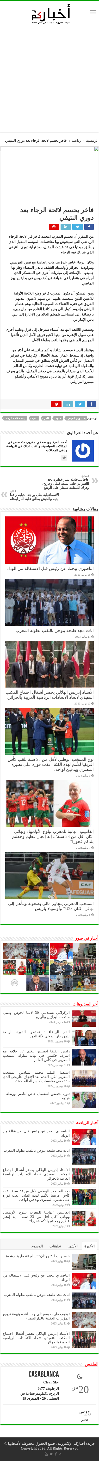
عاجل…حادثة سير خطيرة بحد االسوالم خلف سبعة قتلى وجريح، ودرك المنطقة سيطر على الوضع (65, 481)
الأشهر (73, 1246)
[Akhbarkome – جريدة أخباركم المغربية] (51, 13)
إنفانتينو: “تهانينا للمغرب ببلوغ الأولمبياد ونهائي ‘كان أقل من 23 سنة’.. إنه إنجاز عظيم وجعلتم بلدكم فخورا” (53, 836)
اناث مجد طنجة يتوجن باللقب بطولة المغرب (54, 630)
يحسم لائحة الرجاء (15, 418)
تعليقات (55, 1246)
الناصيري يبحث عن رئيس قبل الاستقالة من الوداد (50, 568)
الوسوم (37, 1246)
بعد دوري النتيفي (77, 418)
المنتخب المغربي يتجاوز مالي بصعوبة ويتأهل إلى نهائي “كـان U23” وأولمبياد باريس (51, 906)
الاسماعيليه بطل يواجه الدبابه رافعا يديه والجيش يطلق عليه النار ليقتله (34, 495)
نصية (34, 418)
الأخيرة (89, 1246)
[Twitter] (51, 1454)
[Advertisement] (49, 80)
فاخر (46, 418)
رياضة (76, 140)
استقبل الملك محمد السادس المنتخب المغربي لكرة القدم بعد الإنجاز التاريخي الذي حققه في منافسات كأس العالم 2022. (36, 1077)
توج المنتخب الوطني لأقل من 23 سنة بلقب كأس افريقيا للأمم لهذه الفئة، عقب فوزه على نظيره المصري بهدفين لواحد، (51, 764)
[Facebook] (55, 1454)
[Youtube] (46, 1454)
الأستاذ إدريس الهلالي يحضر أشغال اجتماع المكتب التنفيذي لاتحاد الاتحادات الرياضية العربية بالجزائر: (50, 695)
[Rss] (60, 1454)
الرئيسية (92, 140)
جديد (58, 418)
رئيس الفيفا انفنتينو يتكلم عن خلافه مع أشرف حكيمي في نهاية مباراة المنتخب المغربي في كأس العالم (36, 1055)
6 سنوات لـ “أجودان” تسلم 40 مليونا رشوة (38, 1256)
